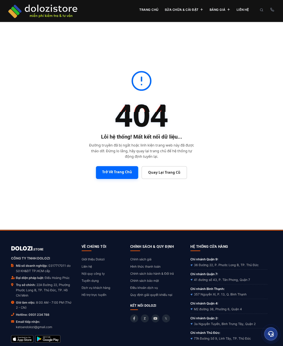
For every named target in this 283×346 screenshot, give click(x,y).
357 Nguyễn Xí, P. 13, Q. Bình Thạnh (220, 294)
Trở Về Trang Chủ (117, 171)
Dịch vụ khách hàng (96, 288)
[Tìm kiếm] (261, 10)
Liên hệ (87, 266)
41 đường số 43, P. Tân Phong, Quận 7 (222, 280)
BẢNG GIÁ (218, 9)
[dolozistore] (43, 10)
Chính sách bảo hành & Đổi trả (152, 273)
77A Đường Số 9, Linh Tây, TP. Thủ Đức (222, 338)
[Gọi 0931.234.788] (272, 9)
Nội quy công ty (93, 273)
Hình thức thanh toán (145, 266)
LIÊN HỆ (243, 9)
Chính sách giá (140, 259)
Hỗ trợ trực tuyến (94, 295)
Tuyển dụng (90, 280)
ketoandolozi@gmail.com (34, 327)
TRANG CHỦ (149, 9)
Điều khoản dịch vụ (144, 288)
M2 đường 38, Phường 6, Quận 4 (218, 309)
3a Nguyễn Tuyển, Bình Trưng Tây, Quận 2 (225, 324)
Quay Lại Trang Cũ (164, 172)
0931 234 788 (39, 314)
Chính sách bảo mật (144, 280)
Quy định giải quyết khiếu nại (151, 295)
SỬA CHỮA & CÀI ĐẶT (182, 9)
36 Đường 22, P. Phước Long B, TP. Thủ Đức (226, 265)
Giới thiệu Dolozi (93, 259)
